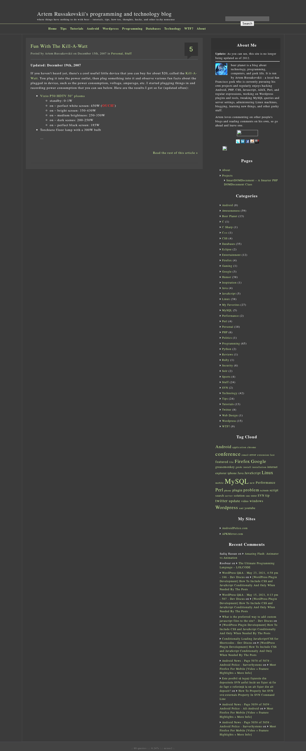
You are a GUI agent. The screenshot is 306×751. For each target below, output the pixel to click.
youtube (250, 508)
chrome (251, 447)
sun (248, 495)
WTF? (188, 28)
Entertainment (231, 255)
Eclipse (227, 249)
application (239, 447)
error (253, 454)
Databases (153, 28)
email (245, 454)
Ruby (225, 360)
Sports (226, 376)
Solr (225, 371)
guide (239, 467)
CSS (225, 238)
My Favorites (231, 304)
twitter (221, 500)
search (219, 495)
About (201, 28)
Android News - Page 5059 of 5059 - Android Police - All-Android (246, 706)
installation (259, 467)
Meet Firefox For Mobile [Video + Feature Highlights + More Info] (248, 669)
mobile (219, 482)
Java (225, 288)
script (274, 490)
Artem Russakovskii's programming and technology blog (104, 13)
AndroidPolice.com (235, 528)
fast (272, 454)
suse (254, 495)
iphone (232, 473)
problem (251, 490)
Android (93, 28)
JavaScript (229, 293)
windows (256, 501)
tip (267, 495)
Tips (63, 28)
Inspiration (229, 282)
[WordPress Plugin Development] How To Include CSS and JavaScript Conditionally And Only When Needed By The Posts (249, 629)
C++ (225, 232)
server (229, 495)
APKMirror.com (232, 534)
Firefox (227, 260)
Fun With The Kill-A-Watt (59, 46)
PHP (225, 332)
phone (227, 490)
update (234, 500)
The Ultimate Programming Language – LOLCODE (247, 565)
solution (239, 495)
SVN (225, 387)
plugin (237, 490)
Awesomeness (231, 210)
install (247, 467)
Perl (224, 321)
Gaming (227, 266)
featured (221, 462)
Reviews (227, 354)
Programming (132, 28)
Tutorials (76, 28)
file (231, 462)
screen (264, 490)
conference (228, 453)
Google (227, 271)
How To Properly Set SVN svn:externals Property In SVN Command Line (247, 695)
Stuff (128, 53)
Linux (226, 299)
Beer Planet (229, 216)
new (252, 482)
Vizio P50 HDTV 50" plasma (62, 96)
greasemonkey (225, 467)
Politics (227, 337)
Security (227, 365)
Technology (172, 28)
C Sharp (227, 227)
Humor (226, 277)
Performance (230, 315)
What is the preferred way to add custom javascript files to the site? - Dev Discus (248, 618)
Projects (227, 175)
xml (241, 508)
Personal (117, 53)
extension (263, 454)
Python (226, 349)
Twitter (226, 409)
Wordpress (111, 28)
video (245, 501)
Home (52, 28)
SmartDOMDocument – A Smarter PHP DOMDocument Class (251, 182)
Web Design (230, 415)
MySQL (227, 310)
